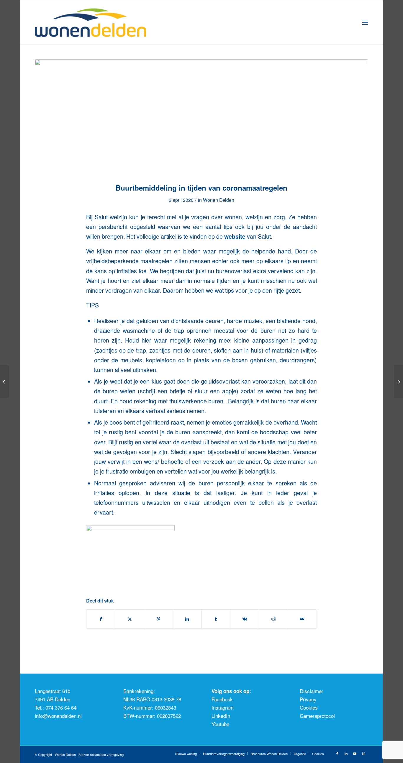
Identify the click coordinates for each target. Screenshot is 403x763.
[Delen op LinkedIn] (187, 619)
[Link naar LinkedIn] (346, 753)
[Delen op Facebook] (100, 619)
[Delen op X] (129, 619)
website (234, 236)
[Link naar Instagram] (363, 753)
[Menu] (365, 22)
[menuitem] (365, 22)
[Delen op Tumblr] (216, 619)
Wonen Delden (218, 200)
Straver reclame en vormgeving (101, 754)
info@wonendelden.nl (58, 715)
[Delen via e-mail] (302, 619)
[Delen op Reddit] (273, 619)
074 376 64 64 (60, 707)
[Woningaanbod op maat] (4, 381)
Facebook (222, 699)
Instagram (223, 707)
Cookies (309, 707)
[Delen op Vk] (244, 619)
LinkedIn (221, 715)
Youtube (220, 724)
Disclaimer (311, 691)
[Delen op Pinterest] (158, 619)
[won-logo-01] (98, 22)
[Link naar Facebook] (337, 753)
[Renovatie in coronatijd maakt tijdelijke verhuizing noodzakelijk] (398, 381)
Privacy (308, 699)
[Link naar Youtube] (354, 753)
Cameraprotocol (317, 715)
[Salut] (201, 117)
